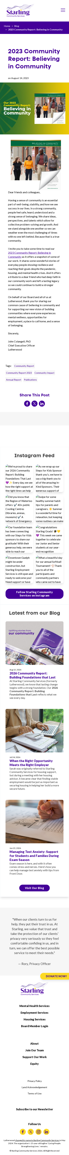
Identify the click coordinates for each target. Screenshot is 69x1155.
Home (7, 26)
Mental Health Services (34, 1005)
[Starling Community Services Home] (20, 10)
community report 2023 (19, 372)
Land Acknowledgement (34, 1087)
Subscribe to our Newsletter (34, 1109)
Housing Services (35, 1019)
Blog (16, 26)
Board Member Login (34, 1026)
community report (24, 365)
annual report (13, 379)
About (34, 1043)
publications (30, 379)
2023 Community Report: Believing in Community (35, 29)
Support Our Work (34, 1057)
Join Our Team (34, 1050)
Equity (34, 1063)
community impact (44, 372)
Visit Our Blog (34, 888)
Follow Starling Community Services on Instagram (34, 593)
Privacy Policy (34, 1081)
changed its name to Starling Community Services (37, 1140)
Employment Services (34, 1012)
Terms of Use (34, 1093)
